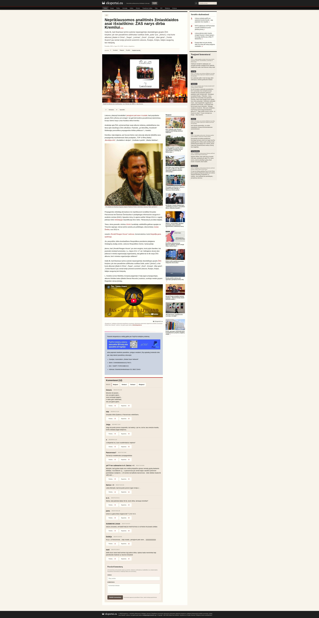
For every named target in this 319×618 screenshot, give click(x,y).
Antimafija (124, 8)
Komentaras (111, 582)
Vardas (109, 575)
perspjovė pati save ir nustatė (136, 115)
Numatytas (111, 109)
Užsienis (138, 8)
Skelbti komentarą (115, 597)
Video (156, 8)
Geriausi (132, 384)
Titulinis (105, 8)
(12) (121, 28)
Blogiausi (141, 384)
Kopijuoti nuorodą (136, 50)
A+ (116, 109)
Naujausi (115, 384)
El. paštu (128, 50)
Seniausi (124, 384)
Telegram (122, 50)
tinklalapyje (119, 220)
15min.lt (129, 224)
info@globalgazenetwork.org (149, 615)
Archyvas (174, 8)
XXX (161, 8)
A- (106, 109)
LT (196, 3)
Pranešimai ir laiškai (147, 8)
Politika (118, 8)
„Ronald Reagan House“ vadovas (122, 234)
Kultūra (131, 8)
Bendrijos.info (110, 140)
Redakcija (167, 8)
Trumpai (112, 8)
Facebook (115, 50)
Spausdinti (122, 109)
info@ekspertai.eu (137, 325)
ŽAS (159, 261)
